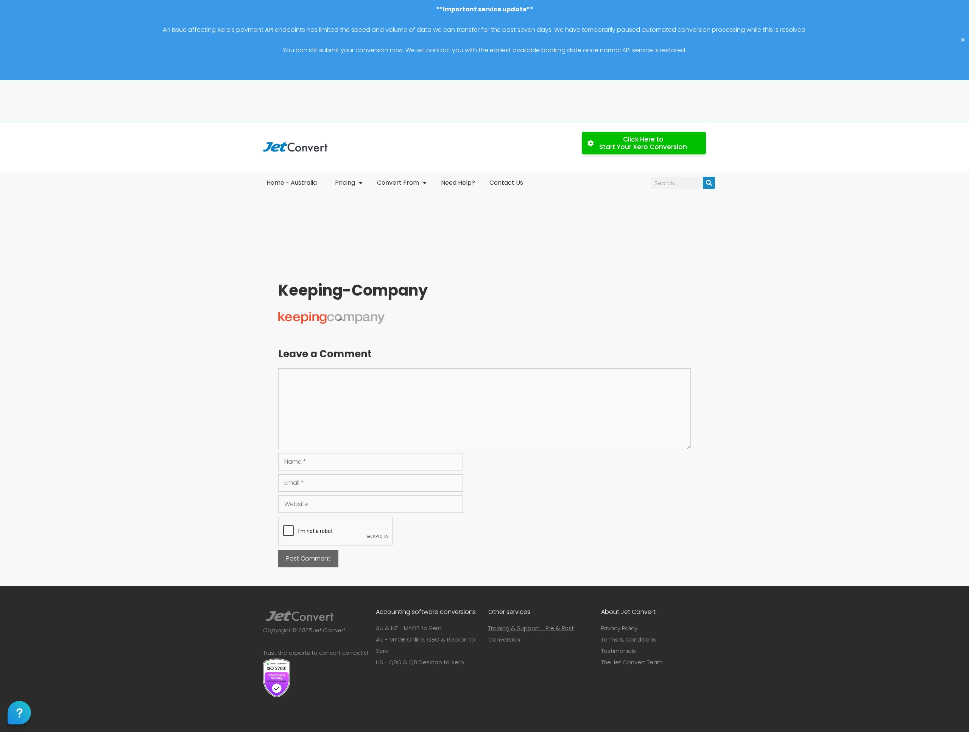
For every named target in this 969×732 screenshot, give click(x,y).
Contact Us (506, 182)
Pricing (345, 182)
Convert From (398, 182)
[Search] (709, 183)
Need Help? (458, 182)
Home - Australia (291, 182)
